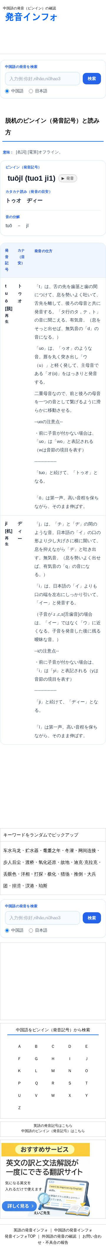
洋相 (25, 874)
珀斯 (43, 885)
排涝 (16, 885)
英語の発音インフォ (31, 1230)
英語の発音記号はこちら (53, 1125)
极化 (51, 874)
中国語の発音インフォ (73, 1230)
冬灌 (69, 850)
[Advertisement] (47, 39)
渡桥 (29, 862)
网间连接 (87, 850)
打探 (38, 874)
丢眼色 (9, 874)
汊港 (29, 885)
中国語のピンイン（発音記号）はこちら (53, 1131)
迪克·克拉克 (85, 862)
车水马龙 (12, 850)
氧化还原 (47, 862)
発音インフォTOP (20, 1236)
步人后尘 (12, 862)
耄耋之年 (52, 850)
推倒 (78, 874)
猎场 (65, 874)
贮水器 (32, 850)
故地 (65, 862)
